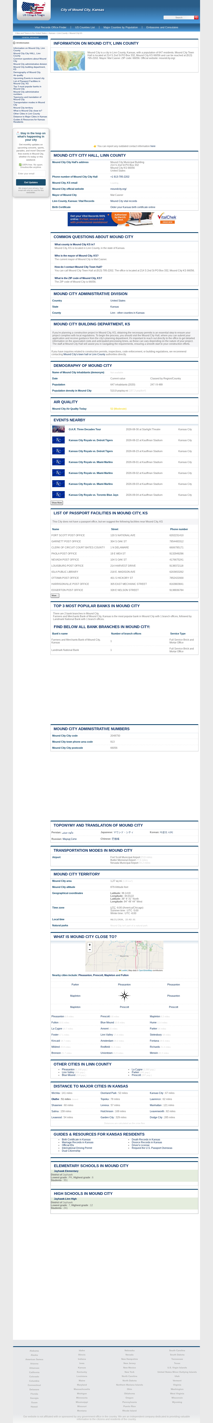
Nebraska (130, 1350)
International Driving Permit (77, 1148)
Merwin (154, 1053)
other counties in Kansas (131, 312)
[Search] (196, 17)
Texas (177, 1363)
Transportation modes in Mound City (93, 850)
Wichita (55, 1093)
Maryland (82, 1385)
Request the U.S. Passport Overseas (152, 1148)
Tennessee (177, 1359)
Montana (82, 1410)
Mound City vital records (123, 201)
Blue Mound (107, 1022)
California (34, 1372)
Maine (82, 1380)
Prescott (98, 975)
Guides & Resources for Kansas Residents (99, 1134)
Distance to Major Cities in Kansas (91, 1086)
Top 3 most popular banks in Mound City (97, 606)
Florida (34, 1394)
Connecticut (34, 1385)
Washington (177, 1389)
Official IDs (68, 1145)
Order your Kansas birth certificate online (132, 207)
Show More (57, 503)
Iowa (81, 1363)
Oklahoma (129, 1393)
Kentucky (82, 1372)
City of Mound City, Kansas (82, 10)
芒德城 (115, 839)
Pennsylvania (129, 1402)
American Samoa (34, 1359)
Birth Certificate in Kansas (76, 1139)
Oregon (129, 1397)
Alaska (34, 1355)
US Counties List (85, 27)
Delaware (34, 1389)
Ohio (129, 1389)
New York (129, 1372)
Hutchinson (107, 1111)
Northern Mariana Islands (129, 1385)
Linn (112, 312)
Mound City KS (76, 33)
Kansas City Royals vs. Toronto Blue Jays (93, 495)
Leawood (56, 1117)
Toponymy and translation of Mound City (98, 825)
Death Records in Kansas (146, 1139)
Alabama (34, 1351)
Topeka (105, 1099)
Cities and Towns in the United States (31, 33)
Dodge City (156, 1117)
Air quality (66, 402)
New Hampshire (129, 1359)
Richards (155, 1047)
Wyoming (177, 1402)
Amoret (105, 1028)
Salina (55, 1111)
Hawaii (34, 1406)
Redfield (105, 1047)
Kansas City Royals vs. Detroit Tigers (91, 440)
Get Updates (31, 182)
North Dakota (130, 1380)
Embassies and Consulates (162, 27)
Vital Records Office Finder (50, 27)
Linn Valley (107, 1034)
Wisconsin (177, 1397)
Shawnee (56, 1105)
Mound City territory (77, 874)
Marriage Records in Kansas (77, 1142)
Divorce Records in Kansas (147, 1142)
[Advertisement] (124, 107)
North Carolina (129, 1376)
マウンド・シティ (123, 832)
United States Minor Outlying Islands (177, 1372)
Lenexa (105, 1105)
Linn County (62, 33)
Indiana (82, 1359)
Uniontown (107, 1053)
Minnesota (81, 1397)
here (152, 146)
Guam (34, 1402)
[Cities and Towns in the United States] (34, 16)
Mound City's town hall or (77, 354)
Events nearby (69, 420)
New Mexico (129, 1367)
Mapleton (109, 975)
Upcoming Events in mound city (28, 78)
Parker (75, 984)
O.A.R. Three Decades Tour (85, 429)
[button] (89, 945)
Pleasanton (85, 975)
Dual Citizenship (71, 1150)
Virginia (177, 1385)
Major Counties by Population (121, 27)
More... (55, 595)
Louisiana (82, 1376)
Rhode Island (129, 1410)
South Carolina (177, 1350)
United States (117, 300)
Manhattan (156, 1105)
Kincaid (55, 1040)
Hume (153, 1022)
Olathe (55, 1099)
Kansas (52, 33)
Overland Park (108, 1093)
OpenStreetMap (145, 970)
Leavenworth (157, 1111)
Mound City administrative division (90, 294)
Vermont (177, 1380)
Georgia (34, 1398)
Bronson (56, 1053)
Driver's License (141, 1145)
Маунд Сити (70, 839)
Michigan (82, 1393)
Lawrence (155, 1099)
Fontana (154, 1040)
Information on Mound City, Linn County (96, 43)
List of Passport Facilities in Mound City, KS (101, 513)
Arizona (34, 1363)
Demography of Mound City (83, 365)
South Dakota (177, 1354)
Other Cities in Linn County (82, 1064)
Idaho (82, 1350)
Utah (177, 1376)
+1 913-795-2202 (119, 176)
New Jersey (129, 1363)
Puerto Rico (129, 1406)
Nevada (129, 1354)
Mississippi (82, 1402)
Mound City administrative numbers (92, 729)
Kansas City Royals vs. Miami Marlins (91, 462)
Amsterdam (107, 1040)
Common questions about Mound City (93, 237)
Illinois (81, 1354)
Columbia (34, 1381)
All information (22, 43)
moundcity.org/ (167, 58)
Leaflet (124, 970)
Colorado (34, 1376)
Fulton (125, 975)
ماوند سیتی (67, 832)
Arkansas (34, 1368)
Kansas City (156, 1093)
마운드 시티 (166, 832)
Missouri (82, 1406)
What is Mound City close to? (85, 937)
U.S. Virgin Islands (177, 1367)
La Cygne (56, 1028)
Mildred (55, 1047)
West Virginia (177, 1393)
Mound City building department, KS (92, 324)
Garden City (107, 1117)
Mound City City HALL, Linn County (90, 155)
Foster (54, 1034)
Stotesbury (156, 1034)
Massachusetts (82, 1389)
